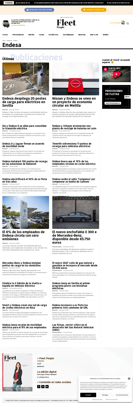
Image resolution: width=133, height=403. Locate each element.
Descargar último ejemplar (47, 374)
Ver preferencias (122, 395)
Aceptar (88, 395)
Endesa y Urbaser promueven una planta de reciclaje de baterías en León (74, 127)
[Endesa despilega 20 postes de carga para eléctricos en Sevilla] (25, 79)
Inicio (3, 40)
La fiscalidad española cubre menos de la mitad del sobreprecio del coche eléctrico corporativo (57, 3)
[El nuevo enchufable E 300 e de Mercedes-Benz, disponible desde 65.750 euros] (75, 212)
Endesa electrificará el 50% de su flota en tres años (24, 180)
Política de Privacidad (111, 399)
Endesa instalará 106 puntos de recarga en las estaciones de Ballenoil (24, 162)
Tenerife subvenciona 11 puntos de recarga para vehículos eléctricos (71, 145)
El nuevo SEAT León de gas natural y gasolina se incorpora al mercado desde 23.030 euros (74, 265)
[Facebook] (38, 386)
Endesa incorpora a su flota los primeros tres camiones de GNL (70, 306)
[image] (6, 23)
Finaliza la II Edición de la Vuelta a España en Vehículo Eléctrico (21, 284)
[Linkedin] (47, 386)
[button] (129, 379)
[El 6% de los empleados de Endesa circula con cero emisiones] (25, 212)
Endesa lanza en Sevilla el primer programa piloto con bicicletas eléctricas (71, 285)
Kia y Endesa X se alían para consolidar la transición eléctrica (24, 127)
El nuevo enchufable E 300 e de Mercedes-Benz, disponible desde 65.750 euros (74, 237)
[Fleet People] (66, 24)
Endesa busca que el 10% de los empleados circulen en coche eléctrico (74, 162)
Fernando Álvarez (57, 246)
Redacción (5, 109)
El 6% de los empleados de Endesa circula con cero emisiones (23, 235)
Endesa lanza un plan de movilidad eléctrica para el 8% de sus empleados (24, 326)
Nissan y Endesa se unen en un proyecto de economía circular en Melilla (74, 102)
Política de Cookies (97, 399)
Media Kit (40, 366)
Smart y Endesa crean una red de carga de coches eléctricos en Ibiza (24, 306)
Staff (39, 364)
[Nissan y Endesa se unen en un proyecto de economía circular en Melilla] (75, 79)
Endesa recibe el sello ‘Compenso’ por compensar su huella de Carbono (73, 180)
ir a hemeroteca (43, 377)
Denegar (105, 395)
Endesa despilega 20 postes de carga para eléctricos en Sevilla (24, 102)
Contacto (40, 361)
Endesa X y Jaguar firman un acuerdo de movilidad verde (23, 145)
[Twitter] (42, 386)
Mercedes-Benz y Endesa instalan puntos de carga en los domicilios (21, 264)
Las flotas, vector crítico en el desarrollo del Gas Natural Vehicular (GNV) (73, 327)
